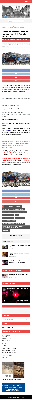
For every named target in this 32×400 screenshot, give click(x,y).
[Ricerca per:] (16, 21)
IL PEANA (4, 345)
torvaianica (6, 230)
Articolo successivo (16, 237)
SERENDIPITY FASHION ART (9, 352)
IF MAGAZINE (5, 336)
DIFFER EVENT (5, 357)
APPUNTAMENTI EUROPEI (8, 350)
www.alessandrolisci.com (15, 138)
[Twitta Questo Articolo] (16, 74)
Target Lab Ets (17, 44)
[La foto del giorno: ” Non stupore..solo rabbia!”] (5, 248)
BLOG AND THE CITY (7, 342)
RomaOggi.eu (6, 220)
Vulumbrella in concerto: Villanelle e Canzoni (19, 253)
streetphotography (8, 223)
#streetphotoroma (18, 209)
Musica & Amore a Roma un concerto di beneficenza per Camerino (19, 261)
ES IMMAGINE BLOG (7, 355)
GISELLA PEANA (6, 340)
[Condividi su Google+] (16, 80)
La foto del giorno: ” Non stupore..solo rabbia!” (19, 246)
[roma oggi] (16, 11)
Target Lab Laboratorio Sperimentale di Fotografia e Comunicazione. (13, 227)
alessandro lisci (7, 212)
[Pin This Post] (16, 77)
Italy (24, 212)
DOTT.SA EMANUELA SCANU (9, 349)
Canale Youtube (10, 283)
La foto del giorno (8, 215)
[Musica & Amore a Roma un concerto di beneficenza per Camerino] (5, 264)
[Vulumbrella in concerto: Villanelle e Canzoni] (5, 256)
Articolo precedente (16, 235)
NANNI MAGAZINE (6, 335)
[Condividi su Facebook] (16, 70)
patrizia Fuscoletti (8, 218)
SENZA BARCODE (6, 338)
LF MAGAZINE (5, 354)
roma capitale (20, 218)
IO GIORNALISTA (6, 343)
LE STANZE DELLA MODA (8, 347)
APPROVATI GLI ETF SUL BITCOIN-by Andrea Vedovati (18, 275)
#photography (10, 206)
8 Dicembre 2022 (7, 44)
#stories (18, 206)
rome (13, 220)
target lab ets (20, 223)
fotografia (17, 212)
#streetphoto (6, 209)
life (17, 215)
